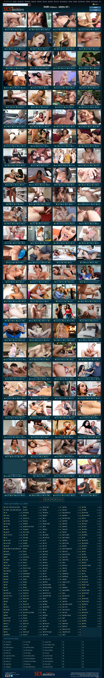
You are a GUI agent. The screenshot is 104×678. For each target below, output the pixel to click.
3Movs (49, 52)
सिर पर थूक (91, 585)
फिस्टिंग (97, 29)
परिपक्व (72, 107)
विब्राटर (91, 546)
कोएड (13, 632)
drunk (88, 1)
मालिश (91, 49)
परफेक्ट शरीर (22, 49)
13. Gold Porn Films (28, 647)
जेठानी (32, 621)
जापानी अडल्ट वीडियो (32, 612)
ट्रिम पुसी (72, 456)
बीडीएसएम (34, 146)
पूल (52, 612)
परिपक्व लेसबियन (52, 587)
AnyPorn (73, 32)
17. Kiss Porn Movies (29, 658)
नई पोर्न (95, 10)
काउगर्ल (73, 87)
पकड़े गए (52, 568)
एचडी (23, 262)
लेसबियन (87, 68)
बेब (30, 29)
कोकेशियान (13, 634)
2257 (84, 676)
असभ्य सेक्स (42, 68)
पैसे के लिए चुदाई (52, 632)
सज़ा (91, 573)
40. (63, 667)
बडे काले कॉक (72, 554)
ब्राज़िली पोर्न (72, 596)
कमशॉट (90, 87)
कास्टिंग (13, 612)
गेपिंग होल (42, 223)
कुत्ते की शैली (46, 49)
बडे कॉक (33, 68)
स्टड (94, 185)
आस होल (13, 551)
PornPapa (49, 71)
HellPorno (98, 71)
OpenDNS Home (97, 677)
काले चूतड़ (87, 476)
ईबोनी (37, 68)
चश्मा (18, 282)
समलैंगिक (91, 576)
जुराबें (32, 618)
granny (34, 1)
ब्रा (72, 593)
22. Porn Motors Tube (49, 644)
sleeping (28, 1)
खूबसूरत (32, 529)
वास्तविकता (91, 543)
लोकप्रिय (95, 7)
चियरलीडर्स (32, 573)
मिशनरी (72, 626)
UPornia (24, 52)
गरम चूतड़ (32, 532)
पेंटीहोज (52, 615)
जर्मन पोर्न (32, 604)
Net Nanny (92, 676)
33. (63, 647)
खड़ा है (32, 521)
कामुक (68, 49)
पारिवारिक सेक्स (52, 596)
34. (63, 650)
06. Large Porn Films (9, 655)
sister (45, 1)
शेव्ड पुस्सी (97, 68)
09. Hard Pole (7, 664)
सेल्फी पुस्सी (91, 593)
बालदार (19, 146)
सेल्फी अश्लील (91, 590)
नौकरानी (91, 340)
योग (72, 634)
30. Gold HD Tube (48, 667)
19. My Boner (27, 664)
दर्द (52, 532)
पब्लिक (52, 576)
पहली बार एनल (52, 593)
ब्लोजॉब (13, 29)
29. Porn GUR (47, 664)
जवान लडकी (32, 607)
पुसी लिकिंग (52, 607)
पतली (52, 571)
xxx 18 (57, 1)
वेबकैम (91, 548)
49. (83, 664)
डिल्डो (52, 510)
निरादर (52, 560)
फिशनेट (72, 524)
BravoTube (97, 52)
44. (83, 650)
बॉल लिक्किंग (72, 590)
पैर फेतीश (52, 626)
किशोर (24, 243)
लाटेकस (91, 529)
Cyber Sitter (87, 676)
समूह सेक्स (66, 165)
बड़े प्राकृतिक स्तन (63, 29)
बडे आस (72, 551)
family (39, 1)
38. (63, 661)
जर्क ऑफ (32, 598)
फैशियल (86, 49)
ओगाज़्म (13, 579)
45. (83, 653)
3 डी (13, 512)
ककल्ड (13, 582)
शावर (41, 320)
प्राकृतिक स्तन (72, 512)
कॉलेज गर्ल (13, 629)
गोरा (69, 29)
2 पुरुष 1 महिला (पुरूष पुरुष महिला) (13, 507)
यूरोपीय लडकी (72, 632)
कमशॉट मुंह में (13, 593)
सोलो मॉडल (91, 598)
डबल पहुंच (52, 507)
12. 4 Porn (26, 644)
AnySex (24, 32)
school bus (82, 1)
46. (83, 655)
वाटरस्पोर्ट (91, 540)
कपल (73, 146)
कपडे (13, 585)
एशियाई (80, 204)
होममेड (91, 626)
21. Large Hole (47, 642)
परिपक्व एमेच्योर (52, 585)
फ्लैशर (72, 546)
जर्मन (16, 204)
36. (63, 655)
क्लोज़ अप (23, 29)
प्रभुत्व (47, 146)
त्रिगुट (72, 359)
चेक (32, 585)
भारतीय (72, 612)
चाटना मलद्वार (32, 568)
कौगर (40, 204)
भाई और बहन (72, 609)
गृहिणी (32, 543)
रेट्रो (91, 518)
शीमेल (91, 554)
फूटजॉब (72, 529)
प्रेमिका (72, 515)
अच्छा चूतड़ (13, 524)
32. (63, 644)
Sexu (49, 13)
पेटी (52, 618)
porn (15, 1)
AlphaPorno (23, 13)
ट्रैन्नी (32, 634)
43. (83, 647)
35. (63, 653)
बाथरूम (72, 565)
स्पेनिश (91, 618)
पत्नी (52, 573)
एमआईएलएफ (96, 49)
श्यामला (17, 29)
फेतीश (73, 185)
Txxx (74, 13)
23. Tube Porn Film (48, 647)
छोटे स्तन (16, 243)
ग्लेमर (32, 554)
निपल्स (52, 557)
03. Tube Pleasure (8, 647)
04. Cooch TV (7, 650)
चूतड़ (32, 582)
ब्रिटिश (72, 598)
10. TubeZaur (7, 667)
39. (63, 664)
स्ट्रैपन (91, 615)
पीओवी (69, 68)
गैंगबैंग (32, 548)
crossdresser (64, 1)
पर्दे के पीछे (52, 590)
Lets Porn (98, 32)
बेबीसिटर (12, 359)
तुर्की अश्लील (52, 524)
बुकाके (72, 579)
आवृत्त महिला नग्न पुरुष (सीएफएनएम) (13, 549)
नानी (35, 476)
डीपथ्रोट (73, 29)
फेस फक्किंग (72, 535)
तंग (52, 518)
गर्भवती (32, 535)
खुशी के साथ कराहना (32, 526)
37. (63, 658)
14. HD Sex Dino (27, 650)
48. (83, 661)
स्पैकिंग (91, 621)
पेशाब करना (52, 623)
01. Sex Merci (7, 642)
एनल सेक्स (8, 29)
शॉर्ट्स (91, 562)
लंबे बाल (23, 165)
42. (83, 644)
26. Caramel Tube (47, 655)
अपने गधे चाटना (13, 535)
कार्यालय (24, 146)
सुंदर (91, 587)
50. (83, 667)
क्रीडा (32, 510)
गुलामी (32, 540)
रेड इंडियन (18, 87)
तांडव (52, 521)
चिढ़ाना (32, 571)
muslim (51, 1)
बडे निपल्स (72, 560)
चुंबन (32, 579)
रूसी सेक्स (91, 512)
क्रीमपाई (84, 185)
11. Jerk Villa (26, 642)
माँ (72, 618)
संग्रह (91, 571)
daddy (101, 1)
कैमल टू (13, 623)
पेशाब (52, 621)
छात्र (32, 587)
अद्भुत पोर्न (13, 532)
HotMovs (49, 32)
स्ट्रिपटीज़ (91, 612)
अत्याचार (13, 529)
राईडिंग (91, 510)
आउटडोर (12, 49)
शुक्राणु (91, 557)
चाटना (92, 68)
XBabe (74, 71)
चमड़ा (32, 560)
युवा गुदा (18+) (72, 629)
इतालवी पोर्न (13, 554)
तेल (90, 359)
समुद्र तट (91, 579)
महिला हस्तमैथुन (45, 107)
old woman (95, 1)
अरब (13, 537)
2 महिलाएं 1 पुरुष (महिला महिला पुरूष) (91, 282)
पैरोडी (52, 629)
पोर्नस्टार (90, 126)
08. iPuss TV (7, 661)
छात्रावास (32, 590)
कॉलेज (13, 626)
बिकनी (34, 29)
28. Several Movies (48, 661)
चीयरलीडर (82, 68)
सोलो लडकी (91, 601)
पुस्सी (48, 68)
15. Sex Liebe (27, 653)
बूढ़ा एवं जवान (19, 320)
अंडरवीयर (38, 107)
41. (83, 642)
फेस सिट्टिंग (72, 537)
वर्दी (91, 537)
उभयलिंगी (13, 560)
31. (63, 642)
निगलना (73, 243)
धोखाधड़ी (52, 535)
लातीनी (47, 126)
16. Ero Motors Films (29, 655)
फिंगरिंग (73, 49)
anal (71, 1)
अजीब (13, 526)
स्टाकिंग (21, 476)
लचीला (91, 526)
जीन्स (32, 615)
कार (13, 604)
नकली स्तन (52, 537)
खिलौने (97, 223)
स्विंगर (91, 623)
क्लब (32, 515)
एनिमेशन (13, 568)
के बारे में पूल (13, 621)
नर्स (52, 540)
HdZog (98, 13)
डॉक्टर (52, 515)
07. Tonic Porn (7, 658)
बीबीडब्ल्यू (8, 185)
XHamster (24, 71)
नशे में (52, 543)
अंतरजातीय (42, 126)
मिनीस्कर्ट (72, 623)
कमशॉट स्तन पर (13, 596)
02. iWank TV (7, 644)
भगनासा (72, 607)
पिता (52, 598)
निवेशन (48, 204)
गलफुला (17, 185)
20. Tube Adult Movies (29, 667)
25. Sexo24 (46, 653)
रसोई (91, 507)
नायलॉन (52, 551)
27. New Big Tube (47, 658)
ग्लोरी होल (32, 557)
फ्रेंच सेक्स (67, 107)
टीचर (32, 626)
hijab (75, 1)
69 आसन (13, 515)
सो (91, 596)
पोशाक (72, 507)
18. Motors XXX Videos (29, 661)
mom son (21, 1)
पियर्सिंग (17, 49)
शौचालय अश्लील (91, 565)
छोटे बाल (32, 593)
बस (72, 562)
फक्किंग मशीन (72, 518)
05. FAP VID (7, 653)
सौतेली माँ (91, 604)
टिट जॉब (22, 282)
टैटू (98, 126)
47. (83, 658)
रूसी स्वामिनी (91, 515)
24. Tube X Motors (48, 650)
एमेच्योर (7, 49)
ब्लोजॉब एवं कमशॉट (72, 604)
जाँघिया (32, 609)
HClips (74, 52)
